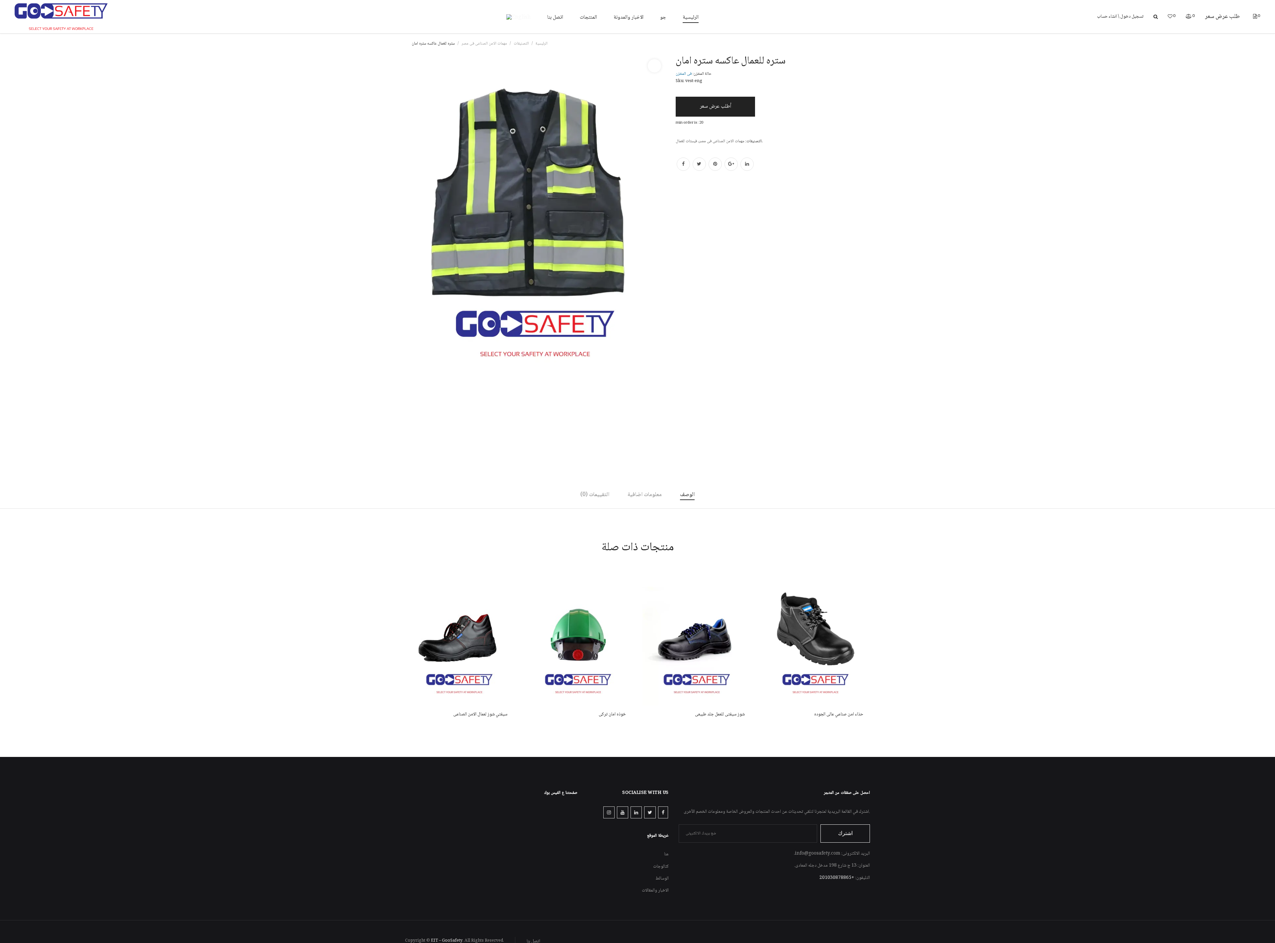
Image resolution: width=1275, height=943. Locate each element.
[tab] (687, 494)
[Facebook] (683, 164)
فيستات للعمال (686, 141)
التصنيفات (521, 43)
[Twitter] (699, 164)
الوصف (687, 495)
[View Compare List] (1189, 17)
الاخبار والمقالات (655, 890)
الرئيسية (542, 43)
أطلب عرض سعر (715, 106)
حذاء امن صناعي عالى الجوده (838, 714)
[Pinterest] (715, 164)
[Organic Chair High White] (459, 636)
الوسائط (662, 879)
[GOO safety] (61, 17)
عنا (666, 854)
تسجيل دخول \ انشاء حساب (1120, 16)
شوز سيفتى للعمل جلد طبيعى (720, 714)
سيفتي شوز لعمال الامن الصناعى (480, 714)
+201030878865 (836, 878)
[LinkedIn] (747, 164)
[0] (1255, 17)
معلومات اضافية (645, 495)
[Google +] (731, 164)
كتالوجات (661, 867)
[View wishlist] (1170, 17)
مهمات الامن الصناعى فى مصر (484, 43)
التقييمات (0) (594, 495)
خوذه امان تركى (612, 714)
